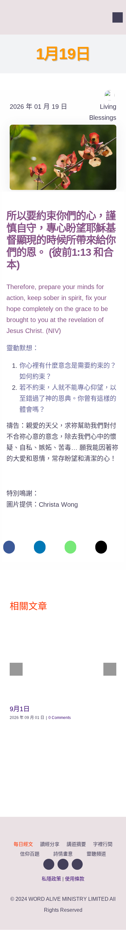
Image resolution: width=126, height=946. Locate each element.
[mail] (100, 17)
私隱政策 (51, 878)
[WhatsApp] (70, 547)
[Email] (101, 547)
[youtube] (89, 17)
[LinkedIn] (39, 547)
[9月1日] (63, 659)
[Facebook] (9, 547)
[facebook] (77, 17)
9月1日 (20, 708)
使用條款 (74, 878)
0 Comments (59, 717)
